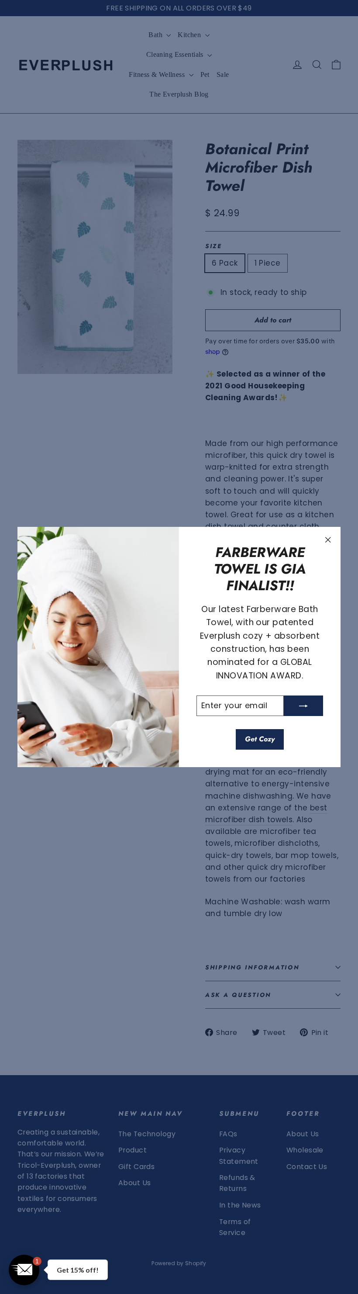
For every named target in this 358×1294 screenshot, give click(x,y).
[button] (267, 68)
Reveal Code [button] (179, 199)
